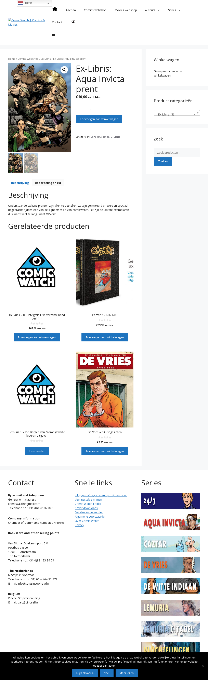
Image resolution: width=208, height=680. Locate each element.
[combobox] (177, 113)
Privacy (79, 525)
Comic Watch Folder (88, 504)
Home (11, 58)
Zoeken (163, 161)
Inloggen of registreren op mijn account (101, 495)
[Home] (55, 10)
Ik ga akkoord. (85, 673)
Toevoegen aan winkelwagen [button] (37, 337)
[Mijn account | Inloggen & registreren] (73, 22)
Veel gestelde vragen (88, 499)
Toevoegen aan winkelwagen (99, 119)
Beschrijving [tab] (20, 183)
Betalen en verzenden (89, 512)
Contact (57, 22)
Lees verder (37, 451)
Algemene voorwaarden (90, 516)
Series (172, 10)
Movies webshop (126, 10)
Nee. (106, 673)
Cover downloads (86, 508)
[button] (64, 69)
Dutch (27, 3)
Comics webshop (95, 10)
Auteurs (150, 10)
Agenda (71, 10)
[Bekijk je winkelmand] (53, 34)
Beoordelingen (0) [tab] (48, 183)
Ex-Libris (46, 58)
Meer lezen (127, 673)
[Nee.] (203, 666)
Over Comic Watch (87, 521)
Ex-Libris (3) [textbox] (176, 114)
